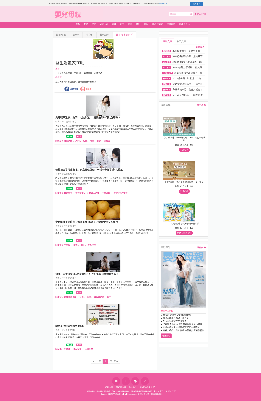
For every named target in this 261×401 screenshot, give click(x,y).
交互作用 (92, 245)
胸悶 (77, 141)
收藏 (79, 136)
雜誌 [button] (146, 24)
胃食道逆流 (99, 297)
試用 (130, 24)
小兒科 (89, 34)
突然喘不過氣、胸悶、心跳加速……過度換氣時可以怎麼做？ (87, 117)
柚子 (83, 245)
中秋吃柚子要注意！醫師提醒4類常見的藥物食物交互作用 (86, 221)
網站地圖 (109, 387)
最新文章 (167, 41)
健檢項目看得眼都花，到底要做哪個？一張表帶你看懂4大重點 (89, 169)
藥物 (75, 245)
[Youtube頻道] (116, 381)
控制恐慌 (89, 349)
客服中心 (132, 387)
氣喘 (85, 141)
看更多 (199, 47)
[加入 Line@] (135, 381)
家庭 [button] (94, 24)
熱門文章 (181, 41)
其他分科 (105, 34)
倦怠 (89, 297)
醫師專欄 (61, 34)
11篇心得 (184, 191)
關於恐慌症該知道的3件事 (69, 326)
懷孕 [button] (78, 24)
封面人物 (104, 24)
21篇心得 (184, 149)
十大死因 (106, 193)
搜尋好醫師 (157, 24)
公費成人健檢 (93, 193)
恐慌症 (107, 141)
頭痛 (82, 297)
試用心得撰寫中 (184, 233)
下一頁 (114, 361)
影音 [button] (122, 24)
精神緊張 (77, 349)
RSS (153, 387)
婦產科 (76, 34)
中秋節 (67, 245)
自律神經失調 (70, 297)
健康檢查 (68, 193)
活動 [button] (138, 24)
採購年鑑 (171, 24)
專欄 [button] (114, 24)
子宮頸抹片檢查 (120, 193)
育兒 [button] (86, 24)
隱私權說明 (163, 3)
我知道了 (196, 4)
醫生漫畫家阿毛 (124, 34)
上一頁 (97, 361)
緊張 (99, 141)
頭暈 (92, 141)
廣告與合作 (144, 387)
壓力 (109, 297)
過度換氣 (68, 141)
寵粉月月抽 (184, 24)
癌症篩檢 (79, 193)
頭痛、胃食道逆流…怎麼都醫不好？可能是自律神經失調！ (87, 273)
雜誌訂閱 (166, 336)
